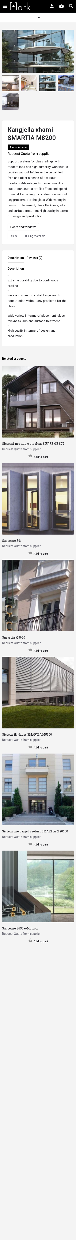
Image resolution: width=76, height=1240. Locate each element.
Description (16, 257)
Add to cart (41, 456)
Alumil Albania (18, 147)
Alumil (14, 236)
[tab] (17, 259)
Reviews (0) (34, 257)
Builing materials (35, 236)
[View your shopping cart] (61, 6)
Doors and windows (23, 227)
